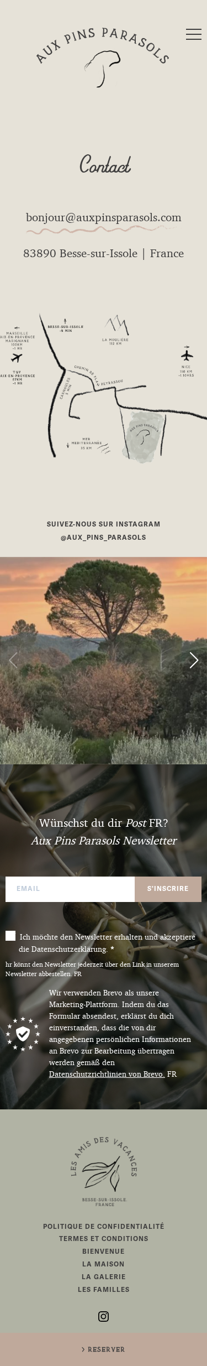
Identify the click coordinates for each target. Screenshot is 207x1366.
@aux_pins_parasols (103, 538)
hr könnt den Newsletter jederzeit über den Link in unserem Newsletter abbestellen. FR (92, 969)
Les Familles (104, 1290)
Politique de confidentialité (103, 1227)
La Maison (103, 1264)
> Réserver (103, 1350)
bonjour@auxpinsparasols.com (104, 217)
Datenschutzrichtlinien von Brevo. (107, 1074)
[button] (13, 660)
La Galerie (104, 1277)
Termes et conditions (103, 1239)
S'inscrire (168, 889)
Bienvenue (103, 1252)
